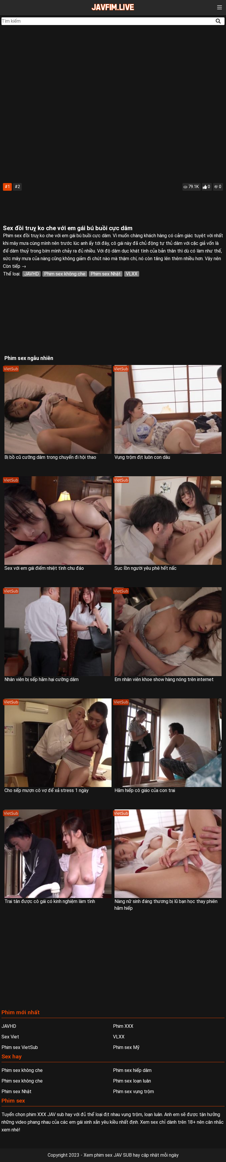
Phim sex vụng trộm (133, 1091)
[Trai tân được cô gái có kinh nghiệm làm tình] (58, 853)
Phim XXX (123, 1026)
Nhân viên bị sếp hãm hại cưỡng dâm (41, 679)
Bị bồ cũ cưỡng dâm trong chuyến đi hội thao (50, 457)
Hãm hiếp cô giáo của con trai (144, 790)
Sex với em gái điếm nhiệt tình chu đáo (44, 568)
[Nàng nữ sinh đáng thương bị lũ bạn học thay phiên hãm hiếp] (168, 853)
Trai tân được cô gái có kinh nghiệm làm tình (49, 901)
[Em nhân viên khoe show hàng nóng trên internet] (168, 631)
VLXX (131, 274)
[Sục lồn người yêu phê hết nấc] (168, 520)
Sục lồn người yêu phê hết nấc (145, 568)
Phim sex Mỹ (126, 1047)
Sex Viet (10, 1037)
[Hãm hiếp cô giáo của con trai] (168, 742)
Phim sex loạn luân (132, 1081)
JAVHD (31, 274)
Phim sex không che (64, 274)
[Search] (219, 21)
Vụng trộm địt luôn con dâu (142, 457)
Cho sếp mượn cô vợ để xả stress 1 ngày (46, 790)
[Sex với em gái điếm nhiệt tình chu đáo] (58, 520)
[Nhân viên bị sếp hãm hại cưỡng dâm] (58, 631)
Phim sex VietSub (19, 1047)
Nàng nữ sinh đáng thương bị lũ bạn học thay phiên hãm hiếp (165, 905)
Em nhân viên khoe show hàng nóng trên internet (164, 679)
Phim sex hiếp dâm (132, 1070)
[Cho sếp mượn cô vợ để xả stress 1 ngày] (58, 742)
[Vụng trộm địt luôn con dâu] (168, 409)
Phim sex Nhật (106, 274)
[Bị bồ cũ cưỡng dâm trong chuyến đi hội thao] (58, 409)
